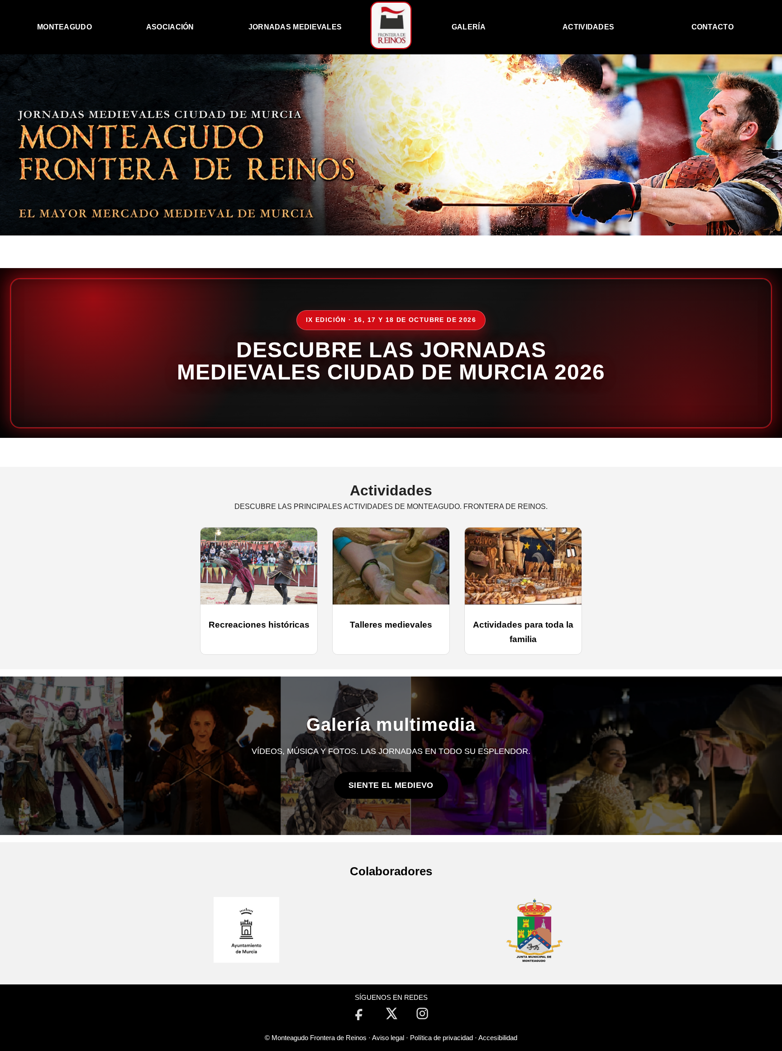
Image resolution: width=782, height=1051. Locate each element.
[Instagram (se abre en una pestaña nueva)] (423, 1013)
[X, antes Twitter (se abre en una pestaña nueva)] (391, 1013)
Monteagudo (64, 27)
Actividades (588, 27)
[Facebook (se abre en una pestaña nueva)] (359, 1013)
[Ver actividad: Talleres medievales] (391, 566)
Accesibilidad (497, 1037)
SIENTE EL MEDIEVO (391, 785)
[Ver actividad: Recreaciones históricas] (258, 566)
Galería (469, 27)
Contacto (712, 27)
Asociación (170, 27)
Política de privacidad (441, 1037)
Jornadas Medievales (295, 27)
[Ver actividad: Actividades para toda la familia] (523, 566)
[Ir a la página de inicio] (390, 45)
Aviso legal (388, 1037)
